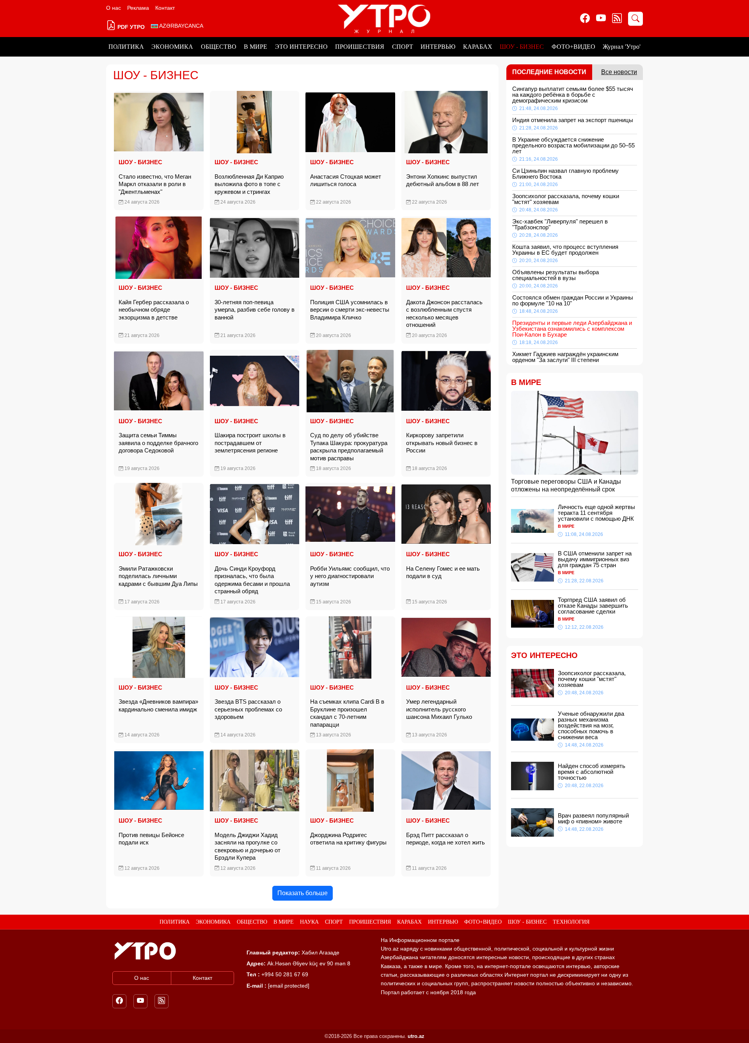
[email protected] (288, 986)
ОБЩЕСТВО (218, 46)
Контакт (165, 8)
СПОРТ (402, 46)
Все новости (619, 72)
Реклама (138, 8)
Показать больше (302, 893)
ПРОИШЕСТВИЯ (359, 46)
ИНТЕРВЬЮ (438, 46)
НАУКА (309, 922)
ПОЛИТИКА (126, 46)
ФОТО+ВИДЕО (573, 46)
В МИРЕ (255, 46)
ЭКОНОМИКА (172, 46)
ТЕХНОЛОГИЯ (571, 922)
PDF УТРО (130, 27)
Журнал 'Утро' (622, 46)
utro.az (416, 1036)
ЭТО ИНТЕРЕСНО (301, 46)
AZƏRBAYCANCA (180, 26)
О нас (113, 8)
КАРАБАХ (477, 46)
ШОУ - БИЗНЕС (522, 46)
